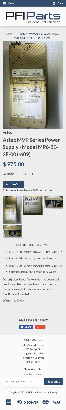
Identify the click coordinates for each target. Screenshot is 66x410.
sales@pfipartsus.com (33, 345)
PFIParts (32, 392)
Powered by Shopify (47, 392)
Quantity (8, 173)
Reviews (42, 244)
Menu (10, 3)
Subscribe (53, 381)
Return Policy (33, 361)
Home (8, 33)
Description (25, 244)
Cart (60, 3)
